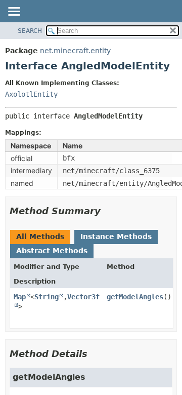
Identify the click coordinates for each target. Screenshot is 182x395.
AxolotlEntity (31, 94)
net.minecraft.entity (75, 51)
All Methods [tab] (40, 236)
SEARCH (30, 30)
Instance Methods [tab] (116, 236)
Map (20, 297)
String (46, 297)
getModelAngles (135, 297)
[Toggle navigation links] (13, 12)
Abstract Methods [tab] (51, 251)
